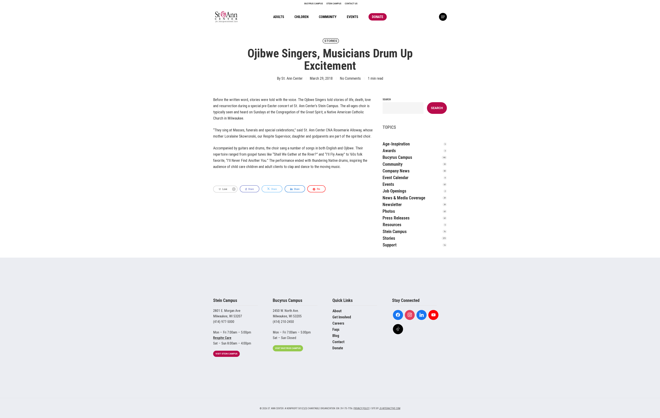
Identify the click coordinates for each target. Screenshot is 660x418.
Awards (389, 150)
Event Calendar (395, 177)
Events (388, 184)
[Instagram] (410, 315)
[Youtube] (433, 315)
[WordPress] (421, 315)
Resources (392, 224)
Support (390, 244)
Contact (338, 342)
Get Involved (341, 317)
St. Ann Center (292, 78)
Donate (337, 348)
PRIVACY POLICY (362, 408)
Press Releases (396, 218)
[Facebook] (398, 315)
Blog (335, 336)
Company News (396, 170)
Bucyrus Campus (397, 157)
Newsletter (392, 204)
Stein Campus (395, 231)
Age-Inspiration (396, 143)
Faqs (335, 329)
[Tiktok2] (398, 329)
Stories (330, 41)
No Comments (350, 78)
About (337, 311)
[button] (443, 17)
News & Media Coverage (404, 197)
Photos (389, 211)
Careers (338, 323)
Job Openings (394, 191)
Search (387, 99)
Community (393, 164)
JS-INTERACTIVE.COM (389, 408)
